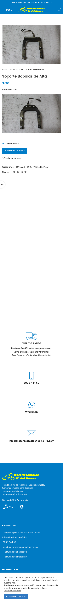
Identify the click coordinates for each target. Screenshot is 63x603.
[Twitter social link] (14, 172)
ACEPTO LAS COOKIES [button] (16, 596)
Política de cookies (12, 590)
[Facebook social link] (10, 172)
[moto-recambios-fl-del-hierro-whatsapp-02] (31, 405)
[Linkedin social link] (22, 172)
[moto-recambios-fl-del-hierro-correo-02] (31, 434)
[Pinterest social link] (18, 172)
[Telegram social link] (25, 172)
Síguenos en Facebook (16, 551)
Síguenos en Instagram (16, 556)
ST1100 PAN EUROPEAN (32, 69)
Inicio (5, 69)
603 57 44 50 (9, 542)
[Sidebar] (2, 184)
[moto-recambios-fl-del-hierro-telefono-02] (31, 375)
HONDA (14, 69)
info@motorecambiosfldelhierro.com (20, 547)
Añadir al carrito (14, 151)
